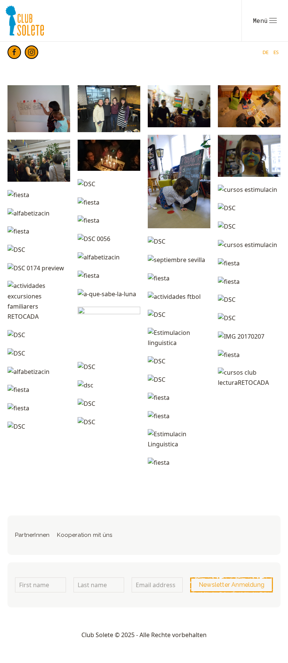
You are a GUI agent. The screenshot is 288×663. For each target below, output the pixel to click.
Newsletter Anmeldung (231, 584)
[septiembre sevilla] (176, 260)
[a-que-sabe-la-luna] (107, 294)
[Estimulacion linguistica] (179, 338)
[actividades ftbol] (174, 296)
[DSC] (86, 184)
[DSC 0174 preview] (36, 268)
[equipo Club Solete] (109, 108)
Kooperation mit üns (84, 535)
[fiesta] (179, 106)
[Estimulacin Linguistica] (179, 439)
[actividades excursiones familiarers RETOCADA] (39, 301)
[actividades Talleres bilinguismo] (39, 108)
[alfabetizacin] (29, 213)
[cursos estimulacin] (247, 189)
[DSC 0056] (94, 239)
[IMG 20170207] (241, 336)
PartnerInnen (32, 535)
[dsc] (85, 385)
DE (266, 52)
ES (276, 52)
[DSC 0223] (249, 106)
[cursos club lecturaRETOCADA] (249, 378)
